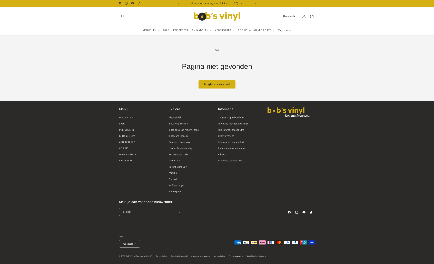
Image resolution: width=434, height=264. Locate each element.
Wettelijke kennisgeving (256, 256)
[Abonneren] (179, 212)
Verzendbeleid (219, 256)
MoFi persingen (176, 185)
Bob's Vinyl (130, 256)
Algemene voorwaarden (230, 160)
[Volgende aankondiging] (255, 3)
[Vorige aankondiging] (179, 3)
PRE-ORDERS (126, 129)
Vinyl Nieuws (126, 160)
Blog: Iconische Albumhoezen (184, 129)
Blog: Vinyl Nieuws (178, 123)
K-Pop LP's (174, 160)
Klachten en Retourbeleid (231, 142)
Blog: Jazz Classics (178, 136)
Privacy (221, 154)
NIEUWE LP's (126, 117)
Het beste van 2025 (178, 154)
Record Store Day (178, 166)
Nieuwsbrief (175, 117)
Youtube (173, 173)
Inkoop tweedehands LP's (231, 129)
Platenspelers (176, 191)
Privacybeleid (161, 256)
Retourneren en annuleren (231, 148)
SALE (122, 123)
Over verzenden (226, 136)
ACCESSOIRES (127, 142)
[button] (123, 16)
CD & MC (124, 148)
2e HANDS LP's (127, 136)
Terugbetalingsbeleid (179, 256)
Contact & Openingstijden (231, 117)
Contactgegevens (236, 256)
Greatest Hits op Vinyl (180, 142)
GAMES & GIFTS (127, 154)
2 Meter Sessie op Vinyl (181, 148)
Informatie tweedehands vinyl (233, 123)
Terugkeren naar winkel (217, 84)
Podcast (173, 179)
